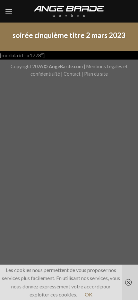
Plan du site (96, 74)
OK (88, 294)
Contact (72, 74)
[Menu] (9, 11)
